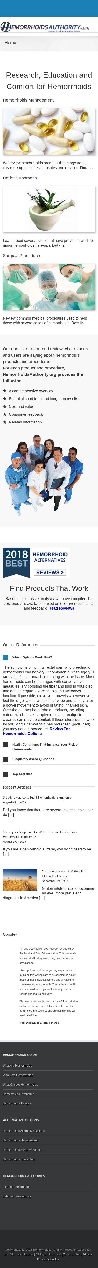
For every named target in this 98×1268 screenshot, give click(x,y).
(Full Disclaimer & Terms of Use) (40, 1022)
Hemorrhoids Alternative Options (24, 1131)
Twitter (47, 9)
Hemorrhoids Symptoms (18, 1094)
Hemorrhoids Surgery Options (22, 1150)
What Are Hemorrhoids (17, 1065)
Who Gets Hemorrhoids (18, 1075)
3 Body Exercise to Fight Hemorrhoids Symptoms (37, 797)
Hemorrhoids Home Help (19, 1159)
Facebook (40, 9)
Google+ (57, 9)
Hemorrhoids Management (20, 1140)
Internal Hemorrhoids (16, 1186)
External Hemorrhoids (17, 1196)
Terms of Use (71, 1254)
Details (86, 168)
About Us (53, 1259)
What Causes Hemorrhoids (20, 1084)
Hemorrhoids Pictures (17, 1103)
